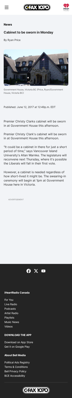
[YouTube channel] (43, 270)
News (8, 24)
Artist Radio (11, 313)
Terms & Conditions (16, 366)
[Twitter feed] (36, 270)
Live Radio (10, 304)
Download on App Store (18, 342)
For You (8, 299)
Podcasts (10, 308)
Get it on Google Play (17, 346)
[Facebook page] (28, 270)
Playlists (9, 317)
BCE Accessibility (14, 375)
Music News (11, 322)
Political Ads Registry (17, 362)
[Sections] (6, 7)
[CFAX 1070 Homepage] (37, 7)
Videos (8, 326)
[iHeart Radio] (66, 7)
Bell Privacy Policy (15, 371)
